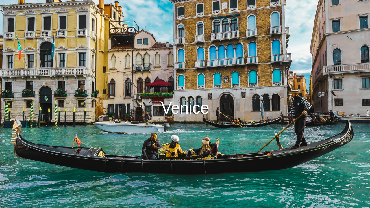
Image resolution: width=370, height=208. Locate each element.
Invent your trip (185, 104)
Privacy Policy (185, 202)
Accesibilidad (247, 202)
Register (203, 120)
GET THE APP (170, 120)
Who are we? (216, 202)
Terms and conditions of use (141, 202)
